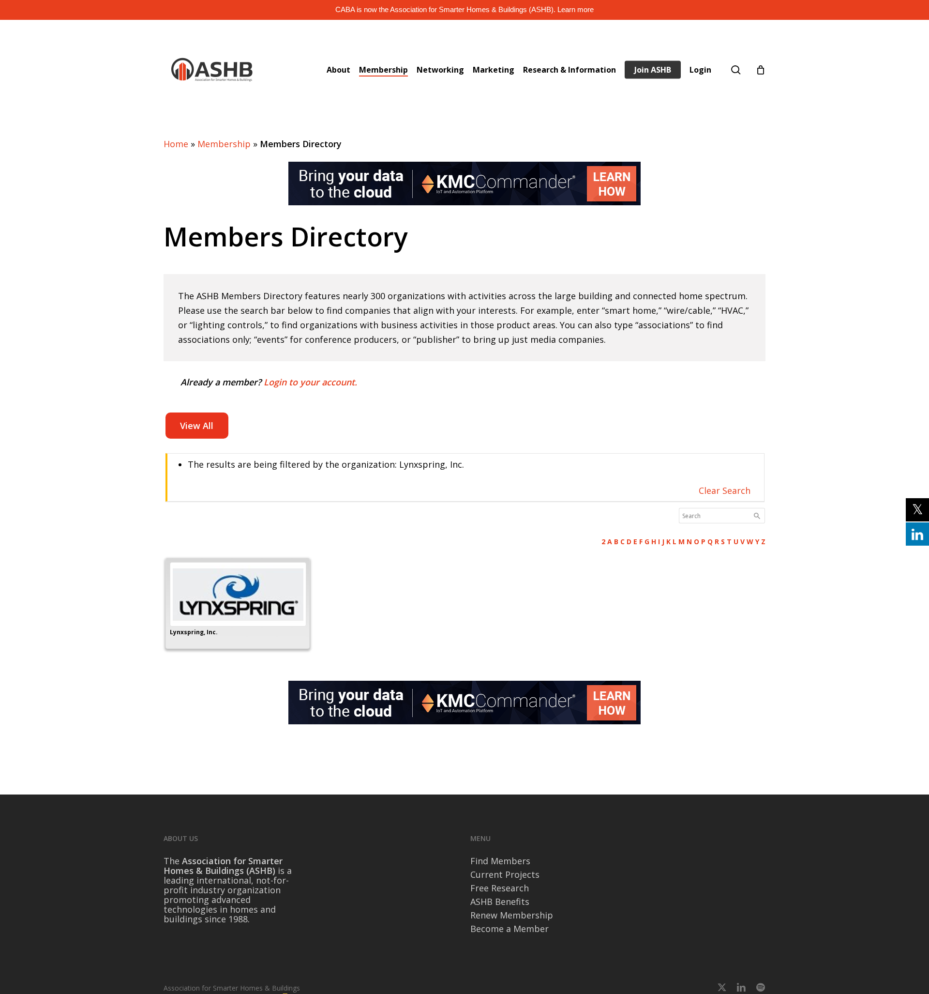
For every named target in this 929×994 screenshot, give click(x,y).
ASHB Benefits (499, 901)
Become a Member (509, 928)
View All (196, 425)
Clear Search (724, 490)
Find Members (500, 861)
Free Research (499, 888)
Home (176, 144)
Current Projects (504, 874)
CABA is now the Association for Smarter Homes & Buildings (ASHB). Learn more (464, 9)
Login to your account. (310, 382)
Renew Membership (511, 915)
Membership (224, 144)
